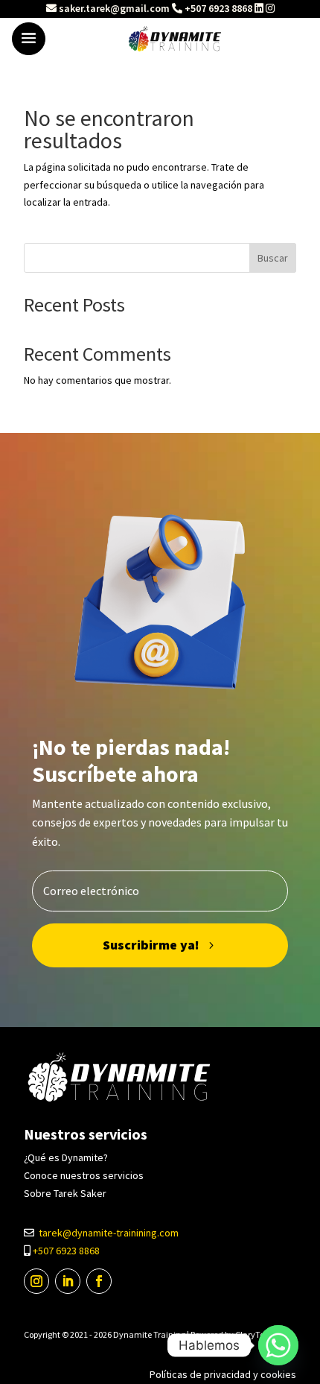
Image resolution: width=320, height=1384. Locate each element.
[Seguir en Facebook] (99, 1281)
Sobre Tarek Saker (65, 1193)
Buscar (272, 258)
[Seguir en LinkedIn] (67, 1281)
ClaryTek (252, 1334)
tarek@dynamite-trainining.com (109, 1232)
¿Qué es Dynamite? (66, 1157)
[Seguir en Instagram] (36, 1281)
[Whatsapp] (278, 1345)
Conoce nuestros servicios (84, 1175)
